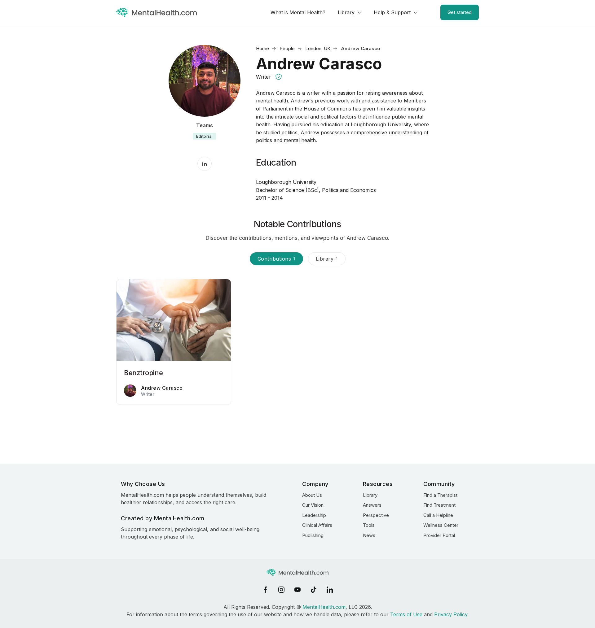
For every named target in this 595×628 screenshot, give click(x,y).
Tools (369, 525)
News (369, 535)
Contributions (276, 259)
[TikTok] (313, 589)
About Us (312, 495)
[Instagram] (281, 589)
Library (346, 12)
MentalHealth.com (324, 607)
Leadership (314, 515)
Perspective (376, 515)
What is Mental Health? (298, 12)
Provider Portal (439, 535)
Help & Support (392, 12)
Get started (459, 12)
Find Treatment (439, 505)
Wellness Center (440, 525)
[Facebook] (265, 589)
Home (262, 48)
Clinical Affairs (317, 525)
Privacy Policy (450, 614)
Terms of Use (406, 614)
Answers (372, 505)
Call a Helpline (438, 515)
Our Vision (313, 505)
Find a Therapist (440, 495)
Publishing (313, 535)
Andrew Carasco (162, 388)
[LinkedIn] (329, 589)
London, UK (317, 48)
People (287, 48)
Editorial (204, 136)
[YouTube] (297, 589)
